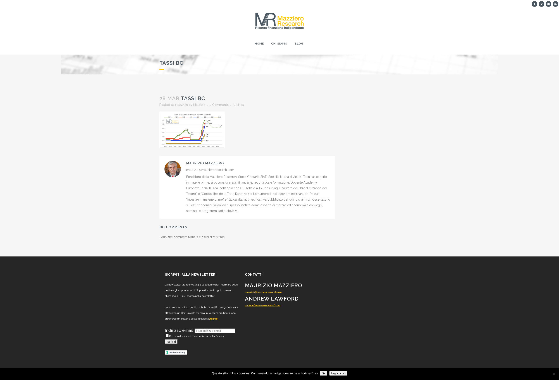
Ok (323, 373)
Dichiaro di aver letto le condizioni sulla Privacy (196, 336)
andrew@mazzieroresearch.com (262, 305)
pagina (213, 318)
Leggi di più (338, 373)
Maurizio (199, 105)
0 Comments (219, 105)
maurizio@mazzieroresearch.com (263, 292)
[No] (553, 374)
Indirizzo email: (180, 330)
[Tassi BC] (192, 129)
